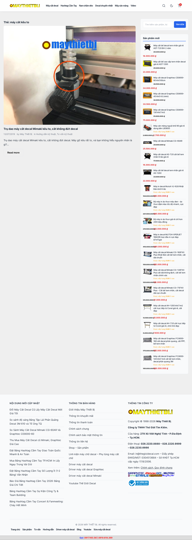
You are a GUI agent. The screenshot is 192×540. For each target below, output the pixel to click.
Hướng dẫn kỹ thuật (46, 134)
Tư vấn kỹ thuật (64, 134)
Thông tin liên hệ (78, 441)
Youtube (87, 529)
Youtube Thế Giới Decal (82, 483)
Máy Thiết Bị (26, 134)
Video (133, 5)
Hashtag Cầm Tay (69, 5)
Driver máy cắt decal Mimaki (85, 475)
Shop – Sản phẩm (79, 447)
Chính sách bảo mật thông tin (85, 435)
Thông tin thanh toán (81, 422)
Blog (79, 529)
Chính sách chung (79, 428)
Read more (13, 152)
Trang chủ (15, 529)
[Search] (164, 6)
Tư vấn (37, 529)
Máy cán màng (121, 5)
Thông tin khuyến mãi (81, 415)
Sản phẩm (27, 529)
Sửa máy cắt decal (102, 529)
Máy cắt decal (52, 5)
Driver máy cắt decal (81, 464)
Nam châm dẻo (86, 5)
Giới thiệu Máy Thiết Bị (82, 409)
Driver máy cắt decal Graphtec (86, 469)
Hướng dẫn (48, 529)
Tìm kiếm (180, 24)
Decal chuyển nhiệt (103, 5)
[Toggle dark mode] (172, 6)
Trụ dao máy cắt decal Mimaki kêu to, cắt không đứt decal (41, 128)
